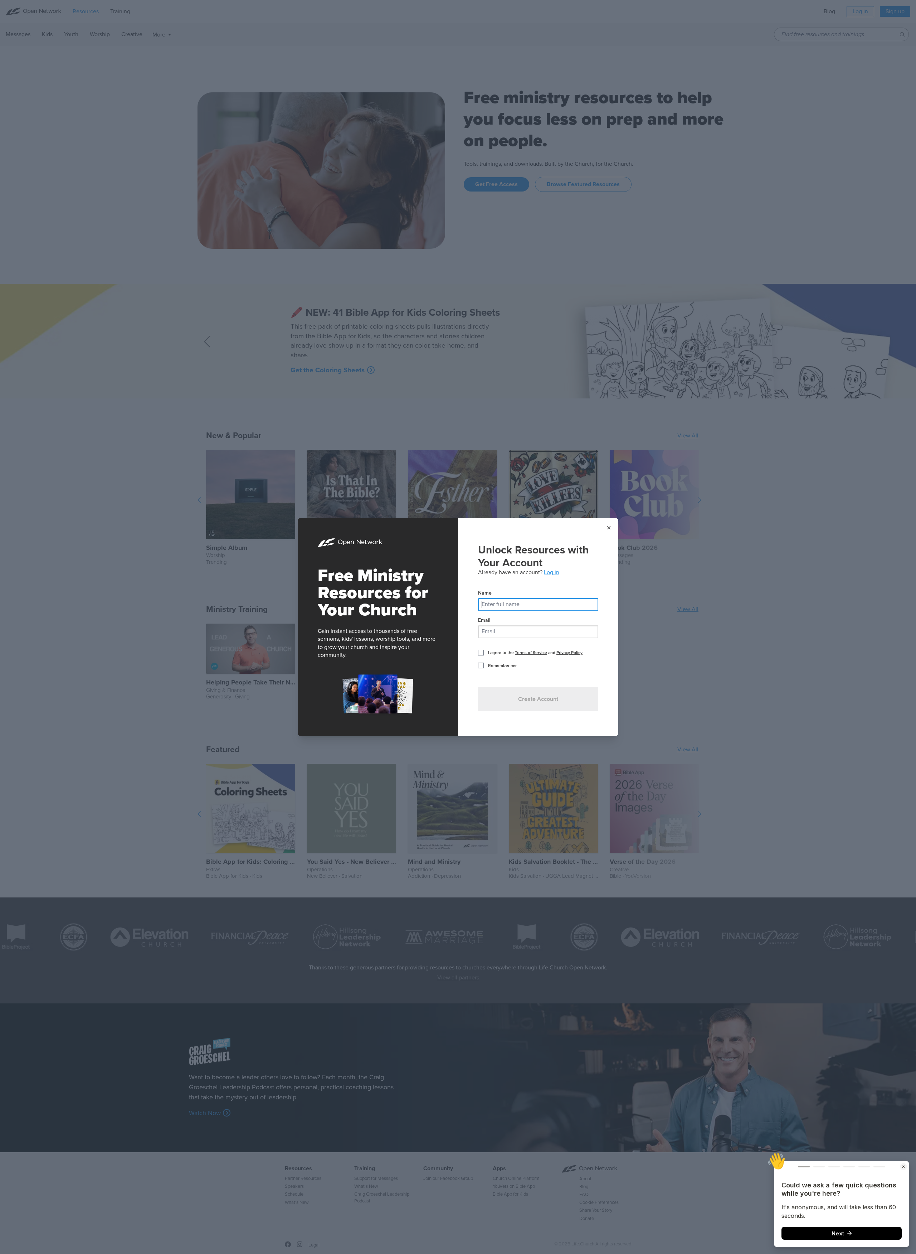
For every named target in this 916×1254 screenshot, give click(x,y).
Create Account (538, 699)
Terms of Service (531, 652)
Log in (551, 572)
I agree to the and (535, 652)
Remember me (502, 665)
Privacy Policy (569, 652)
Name (485, 593)
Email (484, 620)
